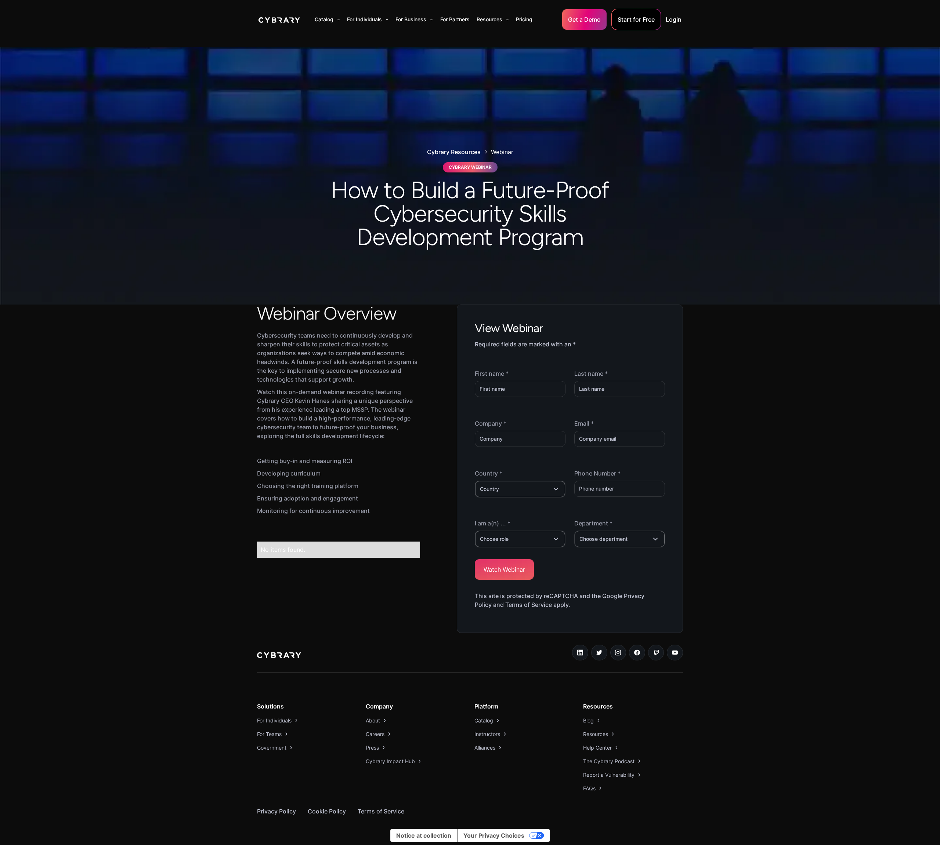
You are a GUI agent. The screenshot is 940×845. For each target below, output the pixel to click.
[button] (327, 19)
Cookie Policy (327, 811)
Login (674, 19)
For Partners (455, 19)
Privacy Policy (276, 811)
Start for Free (636, 19)
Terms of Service (381, 811)
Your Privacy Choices (493, 835)
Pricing (524, 19)
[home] (279, 19)
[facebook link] (637, 653)
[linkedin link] (580, 653)
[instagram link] (618, 653)
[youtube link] (675, 653)
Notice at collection (423, 835)
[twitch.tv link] (656, 653)
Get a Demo (584, 19)
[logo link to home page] (279, 656)
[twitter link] (599, 653)
